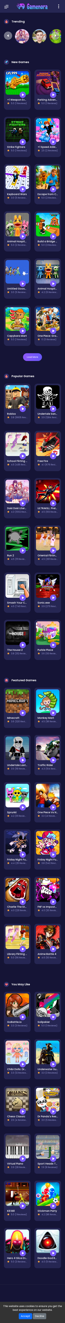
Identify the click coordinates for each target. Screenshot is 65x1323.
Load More (32, 357)
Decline (39, 1316)
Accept (25, 1316)
